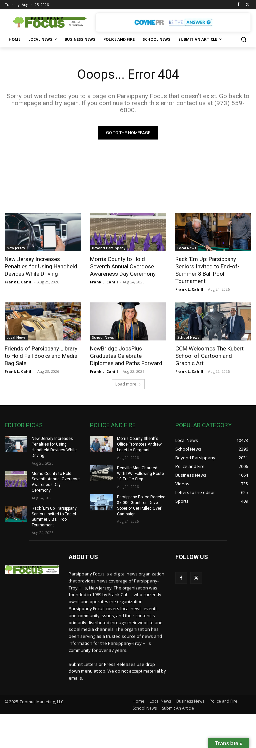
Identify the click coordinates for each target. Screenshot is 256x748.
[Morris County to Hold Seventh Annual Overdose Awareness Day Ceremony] (128, 232)
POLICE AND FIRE (113, 425)
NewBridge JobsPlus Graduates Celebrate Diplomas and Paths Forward (126, 355)
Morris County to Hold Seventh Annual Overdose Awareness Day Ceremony (123, 266)
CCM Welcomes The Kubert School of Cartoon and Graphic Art (209, 355)
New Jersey (16, 248)
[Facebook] (238, 5)
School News (103, 337)
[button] (243, 39)
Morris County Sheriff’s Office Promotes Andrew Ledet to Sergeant (139, 444)
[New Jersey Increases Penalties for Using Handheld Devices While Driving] (43, 232)
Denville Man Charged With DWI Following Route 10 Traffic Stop (140, 474)
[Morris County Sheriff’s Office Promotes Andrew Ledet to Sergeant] (101, 444)
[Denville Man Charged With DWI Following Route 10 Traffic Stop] (101, 473)
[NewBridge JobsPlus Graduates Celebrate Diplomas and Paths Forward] (128, 321)
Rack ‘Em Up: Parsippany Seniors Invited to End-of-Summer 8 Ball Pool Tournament (207, 270)
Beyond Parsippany (108, 248)
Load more (125, 384)
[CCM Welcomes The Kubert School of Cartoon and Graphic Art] (213, 321)
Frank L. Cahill (19, 281)
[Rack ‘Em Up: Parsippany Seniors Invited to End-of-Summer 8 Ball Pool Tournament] (213, 232)
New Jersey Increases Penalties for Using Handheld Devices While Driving (41, 266)
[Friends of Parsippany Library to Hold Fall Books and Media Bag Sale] (43, 321)
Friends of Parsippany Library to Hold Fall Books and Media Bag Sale (41, 355)
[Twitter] (247, 5)
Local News (186, 248)
